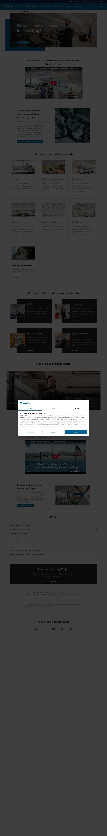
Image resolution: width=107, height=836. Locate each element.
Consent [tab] (30, 408)
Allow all (76, 432)
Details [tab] (53, 408)
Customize (53, 432)
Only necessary (31, 432)
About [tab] (77, 408)
